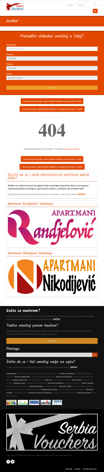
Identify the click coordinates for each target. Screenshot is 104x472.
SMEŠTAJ (56, 319)
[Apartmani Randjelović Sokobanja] (52, 227)
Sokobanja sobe (19, 383)
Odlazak (9, 64)
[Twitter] (12, 462)
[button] (52, 49)
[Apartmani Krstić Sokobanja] (23, 403)
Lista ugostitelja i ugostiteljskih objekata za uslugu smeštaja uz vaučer (52, 109)
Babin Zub (48, 380)
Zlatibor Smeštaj (87, 383)
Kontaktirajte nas (90, 469)
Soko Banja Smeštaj (84, 392)
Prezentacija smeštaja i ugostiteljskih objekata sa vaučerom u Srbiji (52, 101)
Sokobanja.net (11, 373)
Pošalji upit (52, 341)
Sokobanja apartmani (19, 380)
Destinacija (11, 44)
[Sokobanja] (35, 403)
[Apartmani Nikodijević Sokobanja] (52, 276)
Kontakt (70, 5)
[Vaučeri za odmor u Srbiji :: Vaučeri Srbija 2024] (15, 6)
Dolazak (9, 54)
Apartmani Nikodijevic (22, 377)
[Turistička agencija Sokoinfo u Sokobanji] (46, 403)
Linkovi (77, 469)
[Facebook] (8, 462)
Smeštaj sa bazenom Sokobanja (39, 392)
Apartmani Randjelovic (64, 377)
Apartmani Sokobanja (56, 383)
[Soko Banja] (12, 403)
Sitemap (69, 469)
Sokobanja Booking (36, 386)
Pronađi (52, 88)
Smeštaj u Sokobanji (67, 373)
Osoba (9, 73)
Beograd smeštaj (65, 386)
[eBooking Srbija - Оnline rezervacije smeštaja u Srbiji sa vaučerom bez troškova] (57, 403)
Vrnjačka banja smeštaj (49, 389)
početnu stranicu (72, 148)
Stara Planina (76, 380)
